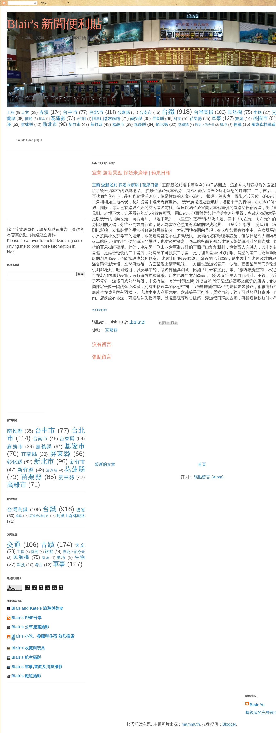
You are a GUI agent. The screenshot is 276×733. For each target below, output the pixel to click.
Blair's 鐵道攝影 (26, 676)
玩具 (42, 119)
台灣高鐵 (203, 112)
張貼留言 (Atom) (209, 477)
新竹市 (74, 124)
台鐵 (168, 111)
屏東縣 (158, 118)
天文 (25, 112)
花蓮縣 (58, 118)
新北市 (50, 124)
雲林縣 (27, 124)
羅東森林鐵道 (263, 124)
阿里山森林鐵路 (106, 118)
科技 (177, 119)
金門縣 (81, 119)
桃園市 (260, 118)
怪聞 (28, 119)
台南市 (145, 112)
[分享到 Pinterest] (176, 323)
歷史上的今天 (204, 124)
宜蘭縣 (111, 330)
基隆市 (74, 446)
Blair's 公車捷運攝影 (30, 627)
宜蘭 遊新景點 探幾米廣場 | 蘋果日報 (125, 185)
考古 (39, 565)
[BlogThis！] (164, 323)
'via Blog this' (99, 309)
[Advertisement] (165, 142)
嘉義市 (118, 124)
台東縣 (123, 112)
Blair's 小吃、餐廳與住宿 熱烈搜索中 (43, 638)
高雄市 (16, 484)
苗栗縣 (196, 118)
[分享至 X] (168, 323)
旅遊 (239, 118)
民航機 (235, 112)
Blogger (229, 724)
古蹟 (44, 112)
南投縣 (136, 118)
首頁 (202, 464)
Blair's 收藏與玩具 (28, 648)
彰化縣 (162, 124)
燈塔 (223, 125)
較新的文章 (105, 464)
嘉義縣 (140, 124)
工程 (11, 113)
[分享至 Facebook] (172, 323)
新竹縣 (96, 124)
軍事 (216, 118)
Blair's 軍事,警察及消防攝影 (36, 666)
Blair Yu (257, 705)
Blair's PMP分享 (26, 617)
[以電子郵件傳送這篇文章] (161, 323)
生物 (258, 112)
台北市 (96, 112)
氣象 (46, 557)
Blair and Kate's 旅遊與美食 (37, 608)
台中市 (70, 112)
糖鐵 (238, 124)
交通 (14, 544)
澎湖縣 (183, 125)
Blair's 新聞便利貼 (54, 24)
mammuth (191, 724)
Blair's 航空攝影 (26, 657)
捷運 (80, 510)
